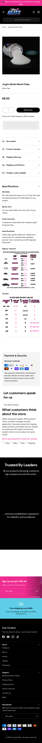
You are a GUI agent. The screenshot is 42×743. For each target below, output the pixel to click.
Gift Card (8, 68)
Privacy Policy (7, 680)
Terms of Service (8, 689)
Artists (7, 31)
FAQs (4, 697)
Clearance (8, 47)
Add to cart (28, 110)
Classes (5, 661)
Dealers (7, 58)
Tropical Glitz (16, 737)
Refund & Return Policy (11, 676)
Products (5, 648)
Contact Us (6, 693)
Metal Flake (6, 88)
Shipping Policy (8, 684)
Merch (4, 652)
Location (7, 73)
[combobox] (21, 19)
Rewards (7, 63)
